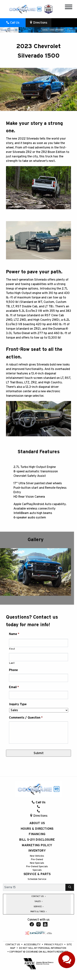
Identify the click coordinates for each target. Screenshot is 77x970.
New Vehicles (37, 856)
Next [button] (57, 572)
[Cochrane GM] (25, 8)
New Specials (37, 863)
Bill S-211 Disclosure (37, 839)
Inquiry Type (18, 704)
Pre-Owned (37, 859)
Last (12, 663)
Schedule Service (37, 879)
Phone (13, 670)
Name (14, 634)
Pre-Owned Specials (37, 866)
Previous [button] (13, 572)
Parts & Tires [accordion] (37, 912)
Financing (37, 834)
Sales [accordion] (38, 901)
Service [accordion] (38, 907)
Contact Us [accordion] (37, 896)
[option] (35, 572)
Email (14, 687)
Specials (37, 870)
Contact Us (13, 944)
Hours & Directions (37, 828)
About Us (37, 823)
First (12, 649)
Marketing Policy (37, 845)
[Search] (69, 887)
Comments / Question (26, 717)
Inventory (37, 850)
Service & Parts (37, 874)
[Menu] (68, 7)
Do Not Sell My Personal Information (42, 948)
